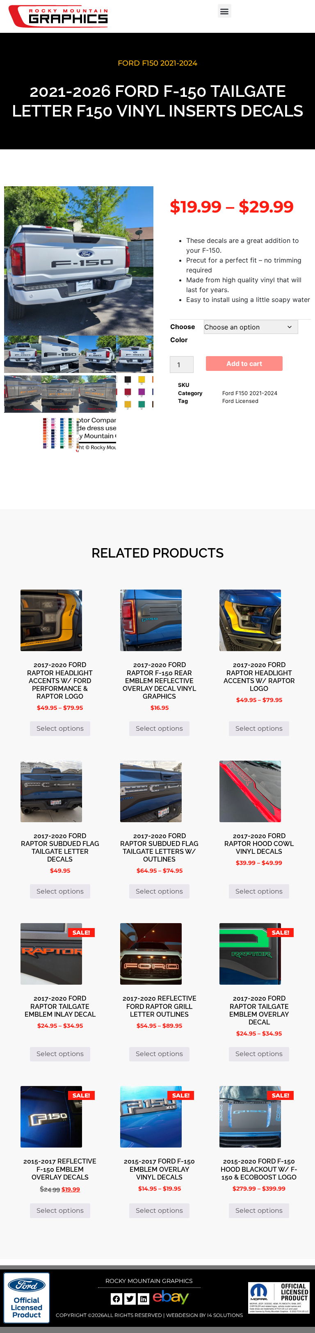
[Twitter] (130, 1299)
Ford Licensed (240, 401)
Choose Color (182, 333)
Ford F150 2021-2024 (157, 63)
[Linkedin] (143, 1299)
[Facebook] (116, 1299)
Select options (60, 728)
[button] (224, 11)
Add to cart (244, 363)
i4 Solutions (224, 1315)
